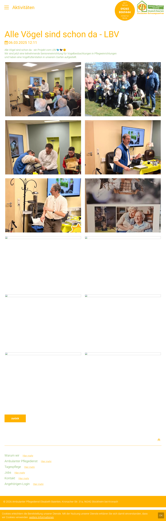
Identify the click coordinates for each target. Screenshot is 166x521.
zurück (15, 418)
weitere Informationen (41, 517)
